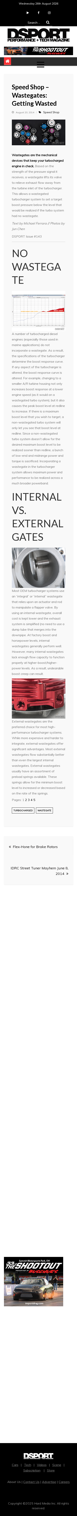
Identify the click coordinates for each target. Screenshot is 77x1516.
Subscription (31, 1470)
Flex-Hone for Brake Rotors (35, 846)
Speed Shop (51, 112)
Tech (27, 1465)
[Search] (47, 22)
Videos (42, 1465)
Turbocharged (23, 810)
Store (51, 1470)
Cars (15, 1465)
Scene (56, 1465)
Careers (64, 1482)
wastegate (44, 810)
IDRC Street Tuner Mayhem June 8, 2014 (39, 871)
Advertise (49, 1482)
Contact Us (31, 1482)
